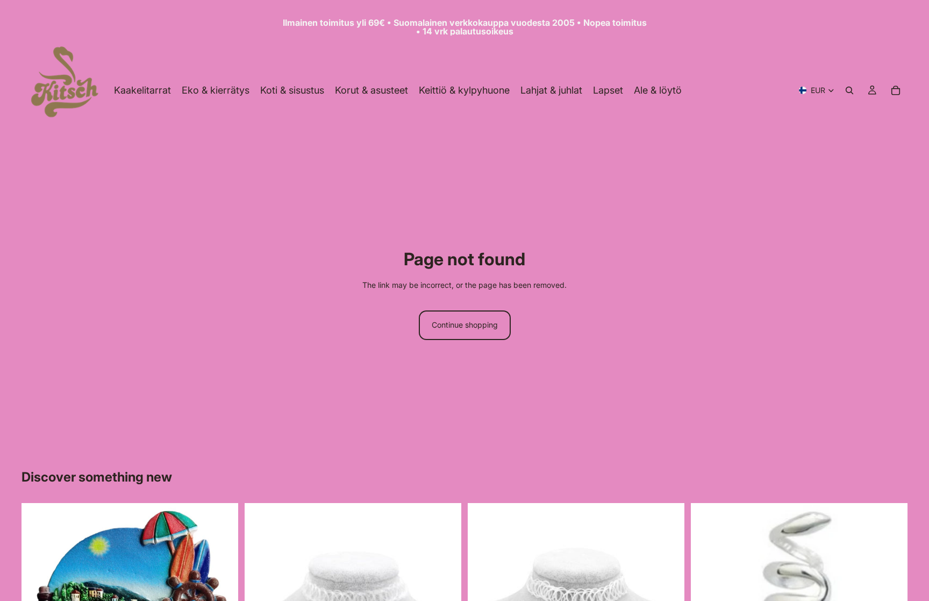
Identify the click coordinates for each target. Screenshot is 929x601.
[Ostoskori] (895, 90)
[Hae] (849, 90)
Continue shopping (465, 324)
